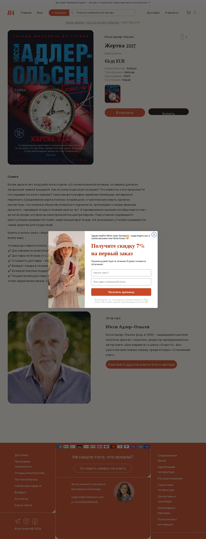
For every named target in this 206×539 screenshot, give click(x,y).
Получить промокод (121, 292)
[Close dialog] (154, 234)
